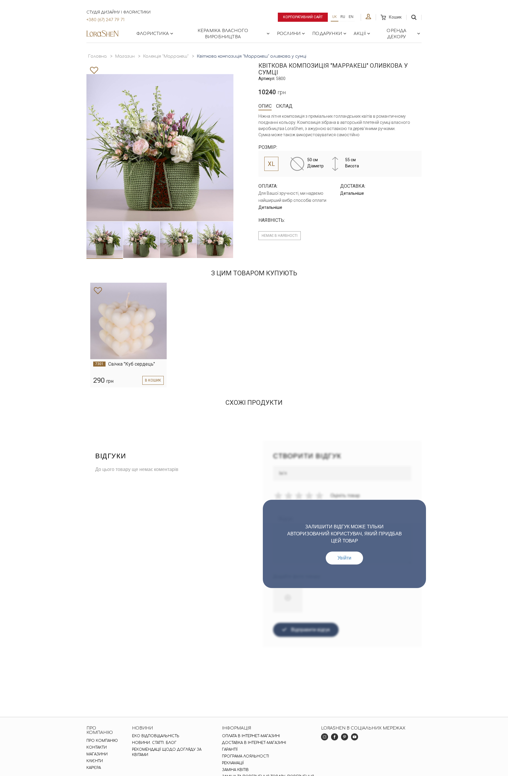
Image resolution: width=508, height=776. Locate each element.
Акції (360, 33)
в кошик (153, 380)
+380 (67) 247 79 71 (105, 20)
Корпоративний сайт (303, 17)
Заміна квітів (235, 770)
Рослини (288, 33)
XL (271, 163)
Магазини (97, 754)
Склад (284, 106)
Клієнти (94, 761)
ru (342, 17)
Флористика (152, 33)
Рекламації (233, 763)
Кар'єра (93, 768)
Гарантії (230, 749)
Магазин (125, 56)
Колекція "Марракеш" (165, 56)
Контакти (96, 747)
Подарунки (327, 33)
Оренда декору (396, 34)
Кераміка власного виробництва (223, 34)
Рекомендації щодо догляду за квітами (166, 752)
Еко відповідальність (155, 736)
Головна (97, 56)
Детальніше (270, 207)
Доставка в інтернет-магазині (254, 743)
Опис (265, 106)
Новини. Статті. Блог (154, 743)
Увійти (344, 557)
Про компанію (102, 741)
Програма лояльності (245, 756)
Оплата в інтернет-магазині (251, 736)
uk (334, 17)
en (351, 17)
